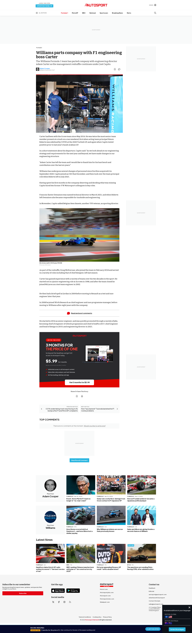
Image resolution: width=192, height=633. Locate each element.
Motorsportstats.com (107, 599)
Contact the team (154, 601)
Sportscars (104, 13)
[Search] (155, 13)
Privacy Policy (107, 617)
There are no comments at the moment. (79, 426)
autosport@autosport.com (157, 594)
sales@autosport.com (156, 604)
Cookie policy (97, 617)
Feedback (152, 588)
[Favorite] (115, 69)
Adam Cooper (45, 68)
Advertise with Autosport (157, 597)
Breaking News (117, 13)
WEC (84, 13)
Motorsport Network (92, 620)
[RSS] (70, 602)
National (93, 13)
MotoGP (75, 13)
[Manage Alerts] (82, 396)
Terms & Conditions (85, 617)
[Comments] (120, 69)
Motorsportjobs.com (107, 592)
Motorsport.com (105, 595)
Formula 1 (64, 13)
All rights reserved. (105, 620)
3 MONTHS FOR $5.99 (44, 6)
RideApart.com (105, 602)
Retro (129, 13)
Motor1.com (104, 589)
